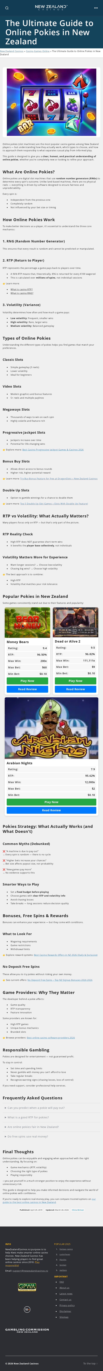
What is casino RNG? (22, 293)
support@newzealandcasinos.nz (30, 1270)
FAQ (62, 1281)
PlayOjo (63, 1259)
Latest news (66, 1293)
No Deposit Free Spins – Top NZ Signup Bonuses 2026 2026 (59, 980)
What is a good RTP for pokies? (28, 1117)
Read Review (27, 689)
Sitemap (64, 1317)
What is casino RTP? (22, 289)
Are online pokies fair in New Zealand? (33, 1127)
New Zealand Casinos (11, 51)
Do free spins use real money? (28, 1136)
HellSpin (63, 1270)
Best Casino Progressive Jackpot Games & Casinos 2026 (53, 449)
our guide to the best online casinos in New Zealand (49, 1201)
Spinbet (63, 1265)
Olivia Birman (78, 1210)
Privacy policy (67, 1305)
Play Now (27, 681)
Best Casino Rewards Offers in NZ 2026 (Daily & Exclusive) (66, 955)
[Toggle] (96, 8)
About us (64, 1287)
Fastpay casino (66, 1249)
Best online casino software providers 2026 (51, 1037)
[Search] (5, 8)
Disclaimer (65, 1311)
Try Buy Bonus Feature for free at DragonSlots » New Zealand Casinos (59, 478)
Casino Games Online (38, 51)
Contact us (65, 1299)
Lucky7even (65, 1254)
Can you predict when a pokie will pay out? (36, 1108)
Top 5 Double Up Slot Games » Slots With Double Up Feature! (54, 503)
